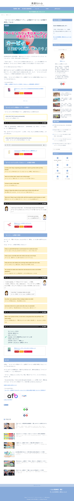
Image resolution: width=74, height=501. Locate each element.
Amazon (21, 93)
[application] (25, 123)
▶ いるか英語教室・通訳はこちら (58, 492)
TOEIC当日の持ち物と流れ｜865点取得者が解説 (62, 126)
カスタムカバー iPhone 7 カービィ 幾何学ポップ (25, 150)
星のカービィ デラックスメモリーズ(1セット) (25, 348)
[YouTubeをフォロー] (27, 415)
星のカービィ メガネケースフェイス (22, 223)
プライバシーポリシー (39, 497)
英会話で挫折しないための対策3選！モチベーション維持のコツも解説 (62, 130)
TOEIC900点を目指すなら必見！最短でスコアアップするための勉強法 (62, 144)
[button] (27, 409)
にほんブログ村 (7, 399)
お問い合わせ (47, 497)
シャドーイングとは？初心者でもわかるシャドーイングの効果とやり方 (63, 140)
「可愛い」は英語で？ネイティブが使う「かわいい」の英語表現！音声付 (21, 84)
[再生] (5, 123)
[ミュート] (42, 123)
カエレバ (19, 224)
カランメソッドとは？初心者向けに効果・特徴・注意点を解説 (63, 135)
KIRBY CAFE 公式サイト (10, 385)
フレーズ (6, 404)
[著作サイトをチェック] (24, 415)
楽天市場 (16, 93)
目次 (24, 100)
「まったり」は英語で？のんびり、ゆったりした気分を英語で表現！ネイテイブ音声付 (24, 390)
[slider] (45, 123)
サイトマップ (30, 497)
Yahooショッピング (28, 93)
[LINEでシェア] (24, 409)
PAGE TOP (37, 485)
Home (26, 497)
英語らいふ (62, 61)
